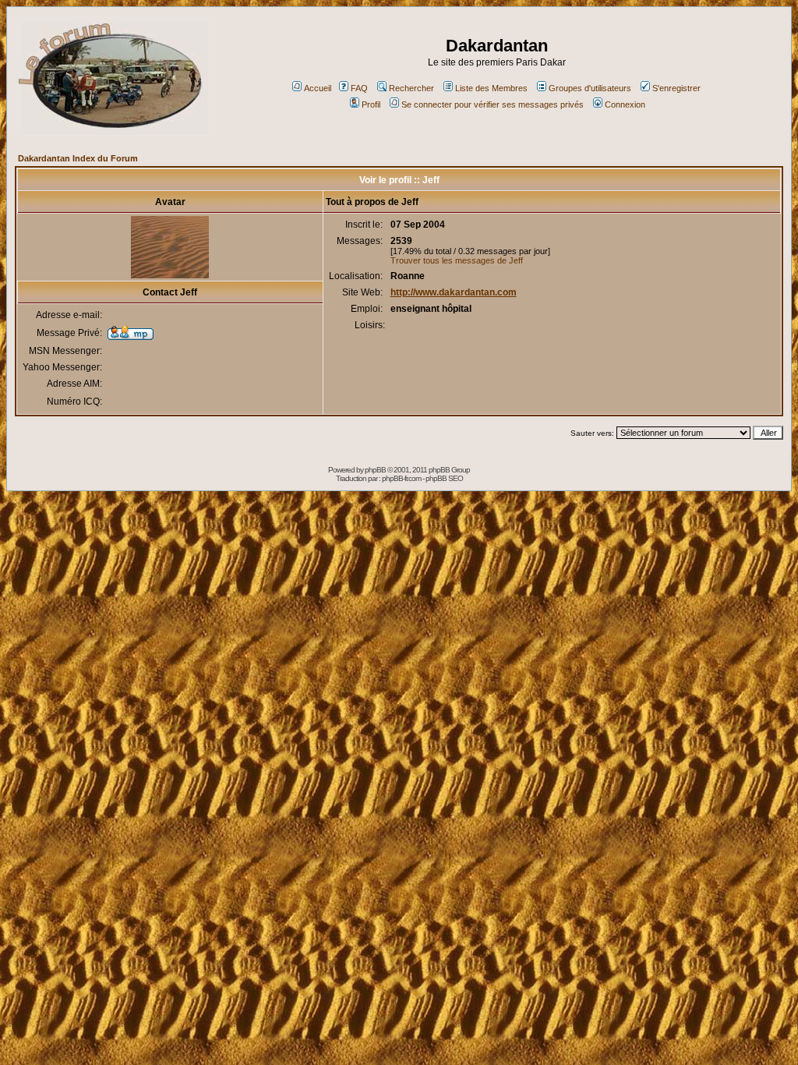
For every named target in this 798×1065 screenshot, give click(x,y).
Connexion (625, 104)
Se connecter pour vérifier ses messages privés (492, 104)
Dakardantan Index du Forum (78, 158)
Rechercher (411, 88)
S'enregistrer (676, 88)
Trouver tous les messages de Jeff (456, 260)
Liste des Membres (491, 88)
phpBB (375, 469)
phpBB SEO (444, 478)
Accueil (317, 88)
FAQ (359, 88)
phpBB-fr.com (401, 478)
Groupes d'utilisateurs (590, 88)
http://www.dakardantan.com (453, 292)
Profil (371, 104)
